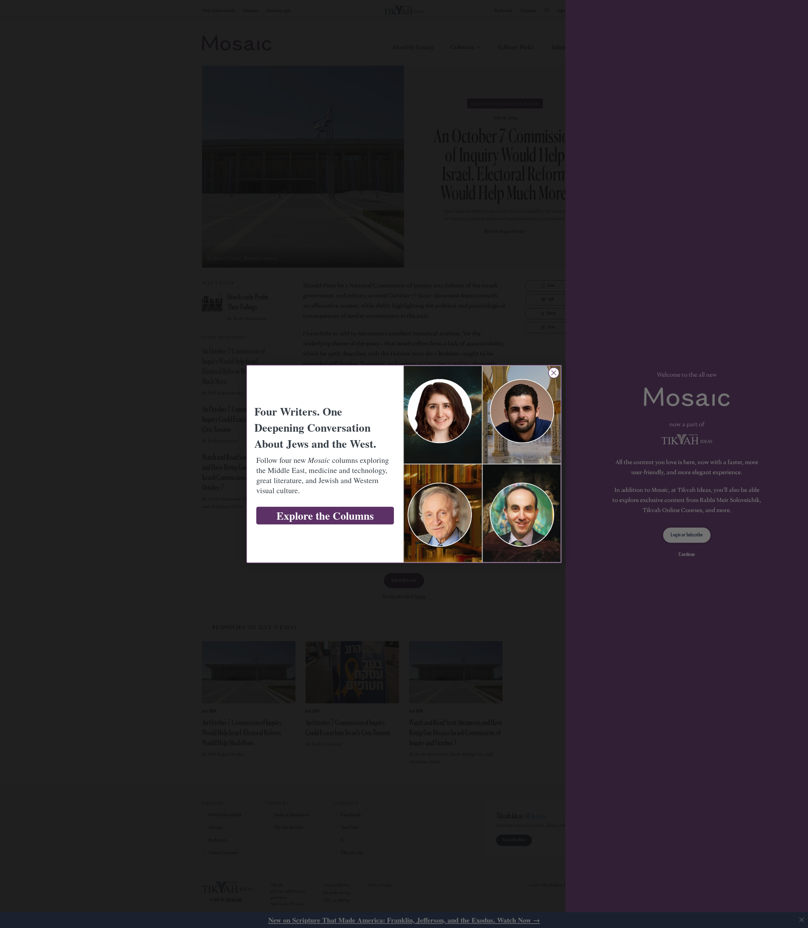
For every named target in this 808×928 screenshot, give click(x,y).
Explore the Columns (325, 515)
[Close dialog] (553, 372)
